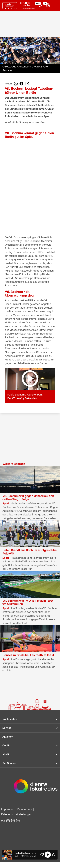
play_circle (47, 854)
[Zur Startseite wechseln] (9, 5)
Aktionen (7, 736)
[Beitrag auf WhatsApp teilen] (16, 84)
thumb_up (53, 854)
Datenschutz (24, 809)
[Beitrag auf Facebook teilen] (21, 84)
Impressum (7, 809)
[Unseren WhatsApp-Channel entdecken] (3, 820)
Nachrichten (9, 719)
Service (6, 727)
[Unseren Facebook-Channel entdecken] (13, 820)
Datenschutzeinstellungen (16, 814)
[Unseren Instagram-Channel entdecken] (18, 820)
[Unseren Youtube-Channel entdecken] (8, 820)
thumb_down (42, 854)
